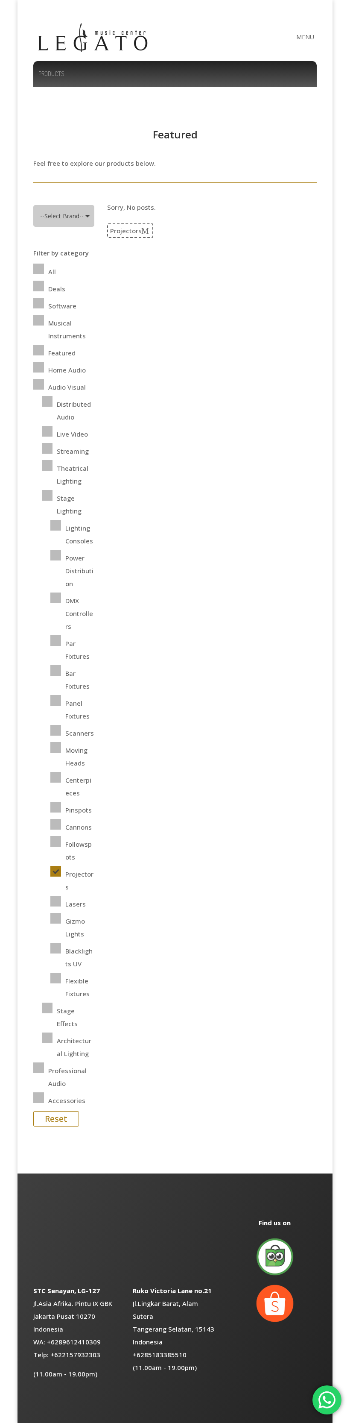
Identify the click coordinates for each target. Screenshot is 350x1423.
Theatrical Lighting (72, 474)
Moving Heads (76, 756)
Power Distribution (79, 571)
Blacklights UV (79, 957)
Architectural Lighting (74, 1047)
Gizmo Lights (75, 927)
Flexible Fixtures (77, 987)
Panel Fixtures (77, 709)
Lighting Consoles (79, 534)
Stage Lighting (69, 504)
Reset (56, 1118)
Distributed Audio (74, 410)
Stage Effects (67, 1017)
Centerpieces (78, 786)
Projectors (79, 880)
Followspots (78, 850)
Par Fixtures (77, 649)
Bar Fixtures (77, 679)
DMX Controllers (79, 613)
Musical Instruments (67, 329)
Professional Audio (67, 1077)
